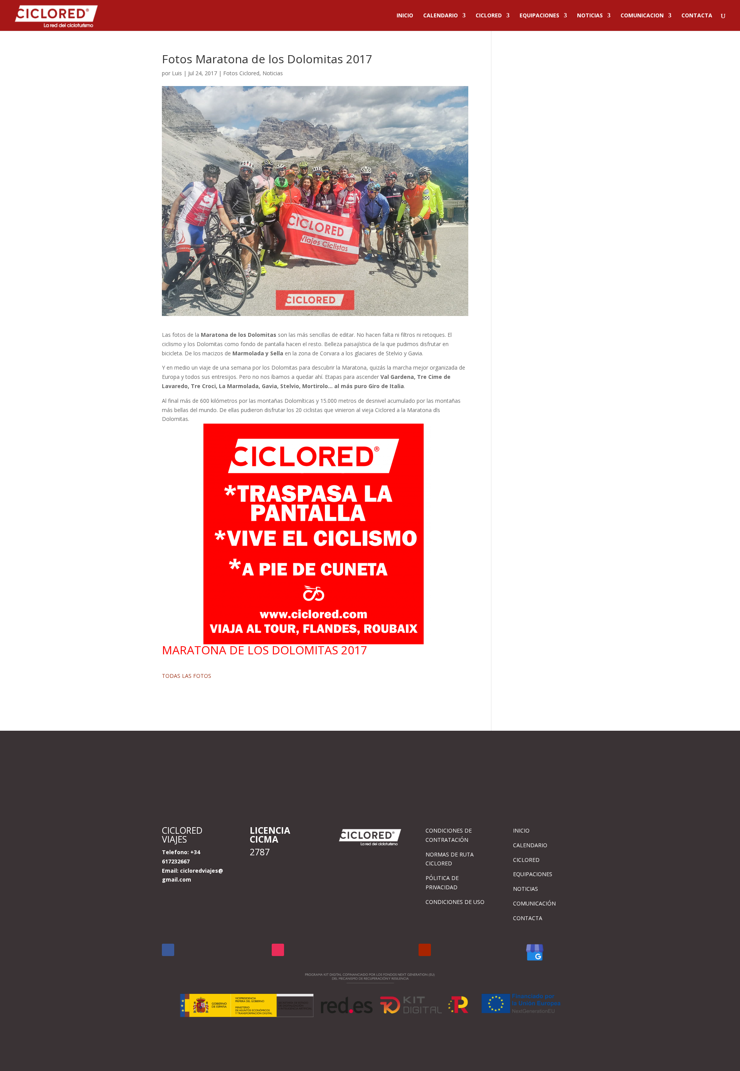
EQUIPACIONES (539, 16)
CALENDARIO (440, 16)
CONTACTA (696, 16)
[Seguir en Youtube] (425, 950)
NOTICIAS (590, 16)
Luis (177, 73)
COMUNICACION (642, 16)
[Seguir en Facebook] (168, 950)
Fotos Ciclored (241, 73)
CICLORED (489, 16)
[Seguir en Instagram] (278, 950)
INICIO (405, 16)
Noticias (272, 73)
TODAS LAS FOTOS (186, 675)
